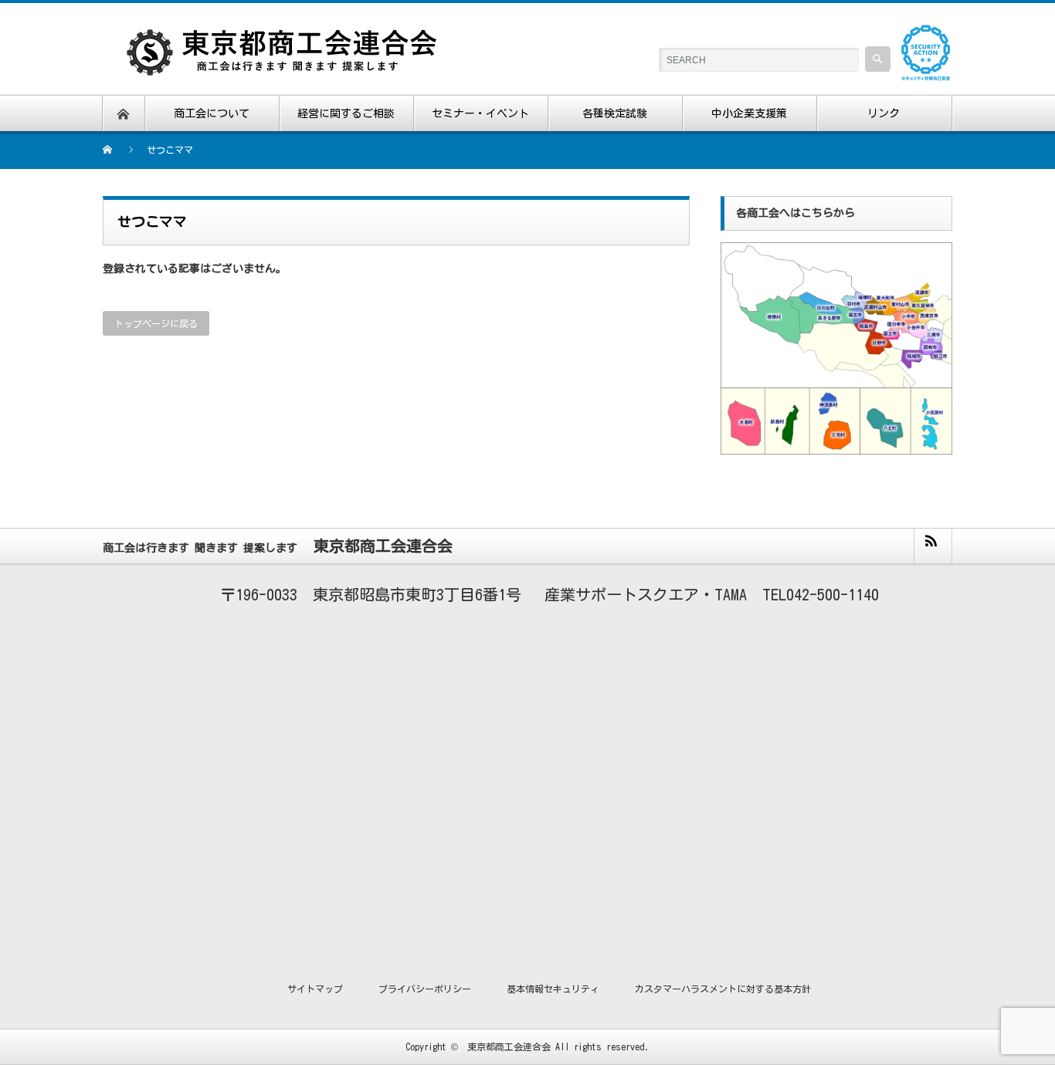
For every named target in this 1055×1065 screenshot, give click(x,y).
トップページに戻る (156, 323)
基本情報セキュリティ (553, 988)
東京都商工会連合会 (509, 1046)
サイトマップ (315, 988)
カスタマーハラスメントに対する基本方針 (723, 988)
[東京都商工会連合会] (291, 38)
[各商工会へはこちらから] (836, 247)
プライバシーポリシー (424, 988)
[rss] (932, 546)
